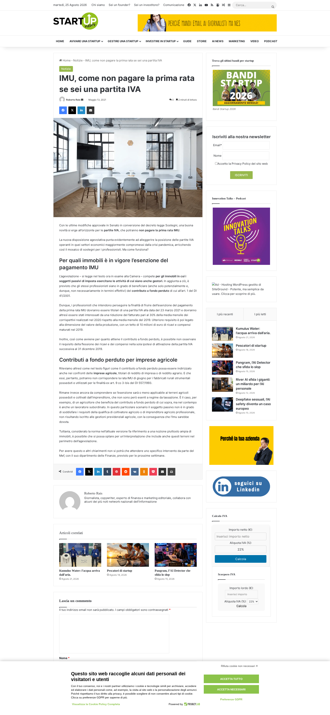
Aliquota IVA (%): (241, 543)
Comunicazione (173, 5)
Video (254, 41)
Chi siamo (98, 5)
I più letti (260, 314)
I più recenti (225, 314)
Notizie (78, 60)
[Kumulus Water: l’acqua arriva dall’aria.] (80, 555)
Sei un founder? (119, 5)
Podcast (270, 41)
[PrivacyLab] (191, 704)
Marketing (237, 41)
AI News (217, 41)
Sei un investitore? (146, 5)
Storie (202, 41)
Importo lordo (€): (241, 588)
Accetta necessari (231, 689)
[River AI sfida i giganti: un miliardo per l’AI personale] (222, 384)
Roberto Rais (73, 99)
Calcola (240, 559)
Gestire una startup (123, 41)
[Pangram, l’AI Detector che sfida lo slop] (176, 555)
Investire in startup (161, 41)
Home (60, 41)
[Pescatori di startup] (128, 555)
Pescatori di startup (119, 570)
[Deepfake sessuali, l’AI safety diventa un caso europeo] (222, 404)
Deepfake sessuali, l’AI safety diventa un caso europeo (253, 403)
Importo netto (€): (241, 529)
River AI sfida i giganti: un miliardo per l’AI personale (253, 384)
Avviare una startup (85, 41)
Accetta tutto (231, 678)
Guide (187, 41)
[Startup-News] (75, 21)
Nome (64, 658)
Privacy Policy (241, 163)
